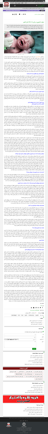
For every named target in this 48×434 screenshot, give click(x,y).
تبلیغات (23, 418)
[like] (34, 313)
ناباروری (37, 315)
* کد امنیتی (42, 339)
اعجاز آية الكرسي (21, 371)
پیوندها (34, 418)
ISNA (41, 305)
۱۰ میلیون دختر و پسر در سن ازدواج (36, 322)
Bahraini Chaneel (19, 374)
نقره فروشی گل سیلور (39, 379)
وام (18, 315)
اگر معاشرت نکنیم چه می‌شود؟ (37, 385)
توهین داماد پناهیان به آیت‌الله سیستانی (34, 407)
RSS (10, 418)
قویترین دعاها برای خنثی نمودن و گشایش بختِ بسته (34, 376)
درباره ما (44, 418)
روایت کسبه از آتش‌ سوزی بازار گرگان (36, 387)
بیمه (22, 315)
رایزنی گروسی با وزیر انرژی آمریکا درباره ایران (35, 361)
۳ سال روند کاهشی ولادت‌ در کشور (35, 412)
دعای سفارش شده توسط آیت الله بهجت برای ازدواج (15, 376)
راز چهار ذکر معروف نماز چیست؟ (37, 362)
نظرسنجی (19, 418)
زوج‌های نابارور (14, 315)
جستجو (16, 418)
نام (43, 334)
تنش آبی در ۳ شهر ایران (38, 359)
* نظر (43, 341)
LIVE (22, 3)
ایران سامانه (21, 432)
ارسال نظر (27, 313)
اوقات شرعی (26, 418)
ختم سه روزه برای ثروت (38, 374)
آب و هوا (30, 418)
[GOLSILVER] (23, 399)
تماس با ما (12, 3)
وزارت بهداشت (31, 315)
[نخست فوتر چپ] (9, 425)
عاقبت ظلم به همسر (29, 371)
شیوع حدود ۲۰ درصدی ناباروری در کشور (36, 320)
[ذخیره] (16, 14)
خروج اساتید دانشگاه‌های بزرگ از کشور (36, 355)
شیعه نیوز (38, 56)
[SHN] (6, 4)
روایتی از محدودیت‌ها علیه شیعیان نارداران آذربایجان (32, 410)
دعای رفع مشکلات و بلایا (28, 374)
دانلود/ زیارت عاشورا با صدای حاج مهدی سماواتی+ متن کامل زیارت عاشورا (32, 8)
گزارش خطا (40, 313)
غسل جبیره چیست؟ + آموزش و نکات (35, 414)
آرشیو (37, 418)
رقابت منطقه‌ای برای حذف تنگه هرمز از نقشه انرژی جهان (33, 392)
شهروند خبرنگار (17, 3)
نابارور (26, 315)
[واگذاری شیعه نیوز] (24, 10)
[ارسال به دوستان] (14, 14)
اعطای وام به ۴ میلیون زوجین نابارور (36, 324)
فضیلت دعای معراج (13, 371)
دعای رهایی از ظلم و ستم (38, 371)
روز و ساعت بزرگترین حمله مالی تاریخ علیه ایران (34, 390)
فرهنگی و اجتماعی (37, 14)
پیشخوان (42, 14)
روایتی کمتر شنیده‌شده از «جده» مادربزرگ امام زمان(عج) (33, 364)
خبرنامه (13, 418)
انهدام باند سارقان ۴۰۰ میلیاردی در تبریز (36, 357)
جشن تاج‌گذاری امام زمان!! (38, 389)
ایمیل (43, 337)
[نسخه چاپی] (12, 14)
